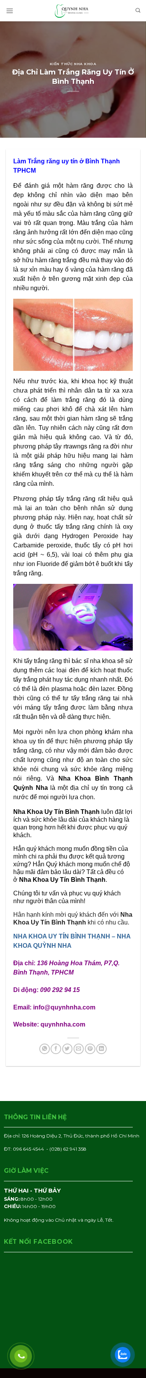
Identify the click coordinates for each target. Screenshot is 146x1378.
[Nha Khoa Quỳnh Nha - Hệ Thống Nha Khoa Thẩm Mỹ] (73, 10)
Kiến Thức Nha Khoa (73, 64)
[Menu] (10, 10)
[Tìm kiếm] (137, 10)
